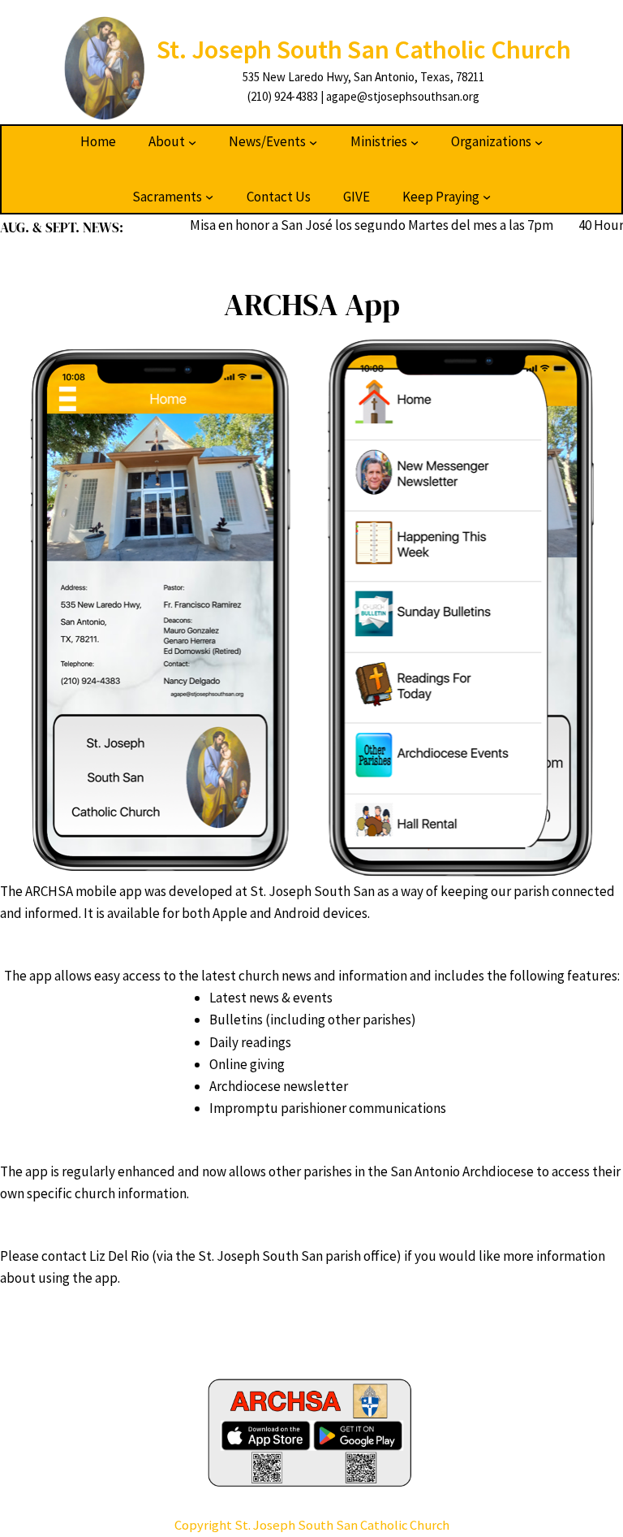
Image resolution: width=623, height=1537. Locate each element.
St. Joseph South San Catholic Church (364, 49)
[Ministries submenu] (414, 142)
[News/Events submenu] (313, 142)
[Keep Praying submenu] (487, 197)
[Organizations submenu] (539, 142)
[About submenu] (192, 142)
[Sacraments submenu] (209, 197)
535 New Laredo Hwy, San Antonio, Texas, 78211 (363, 76)
